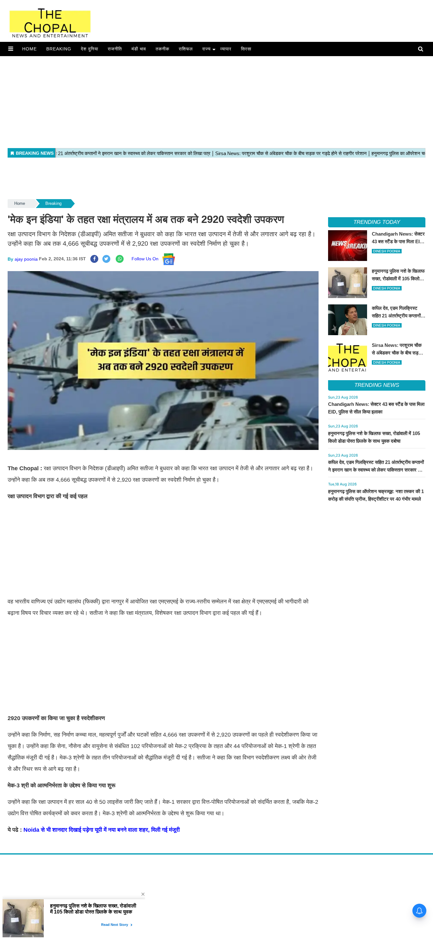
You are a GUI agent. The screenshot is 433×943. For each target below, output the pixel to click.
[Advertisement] (190, 100)
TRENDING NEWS (376, 385)
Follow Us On (147, 258)
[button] (10, 49)
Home (29, 48)
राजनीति (115, 48)
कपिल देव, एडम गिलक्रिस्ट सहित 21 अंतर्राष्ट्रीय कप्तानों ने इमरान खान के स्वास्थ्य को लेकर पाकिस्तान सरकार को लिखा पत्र (376, 469)
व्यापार (225, 48)
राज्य (206, 48)
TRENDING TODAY (376, 222)
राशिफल (186, 48)
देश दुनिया (89, 48)
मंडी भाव (139, 48)
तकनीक (162, 48)
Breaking (58, 48)
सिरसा (246, 48)
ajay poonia (26, 258)
